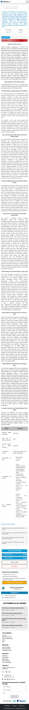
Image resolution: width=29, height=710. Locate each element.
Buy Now (14, 566)
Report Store (9, 6)
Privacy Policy (5, 657)
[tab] (14, 529)
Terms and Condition (6, 662)
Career (3, 640)
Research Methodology (7, 638)
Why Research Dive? (6, 636)
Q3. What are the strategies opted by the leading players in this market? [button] (13, 538)
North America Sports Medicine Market (12, 613)
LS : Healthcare (8, 29)
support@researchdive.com (9, 597)
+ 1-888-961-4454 (8, 595)
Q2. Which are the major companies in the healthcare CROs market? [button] (14, 533)
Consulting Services (6, 650)
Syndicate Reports (6, 647)
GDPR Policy (5, 655)
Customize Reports (6, 648)
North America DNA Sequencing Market (12, 625)
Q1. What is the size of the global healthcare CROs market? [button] (13, 529)
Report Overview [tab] (5, 37)
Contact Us (21, 705)
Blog (3, 641)
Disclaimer (7, 705)
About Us (4, 635)
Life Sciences (16, 6)
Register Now (14, 696)
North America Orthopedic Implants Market (13, 608)
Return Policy (5, 659)
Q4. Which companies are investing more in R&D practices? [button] (13, 543)
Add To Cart (14, 562)
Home (3, 6)
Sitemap (14, 705)
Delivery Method (6, 660)
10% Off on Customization (14, 582)
